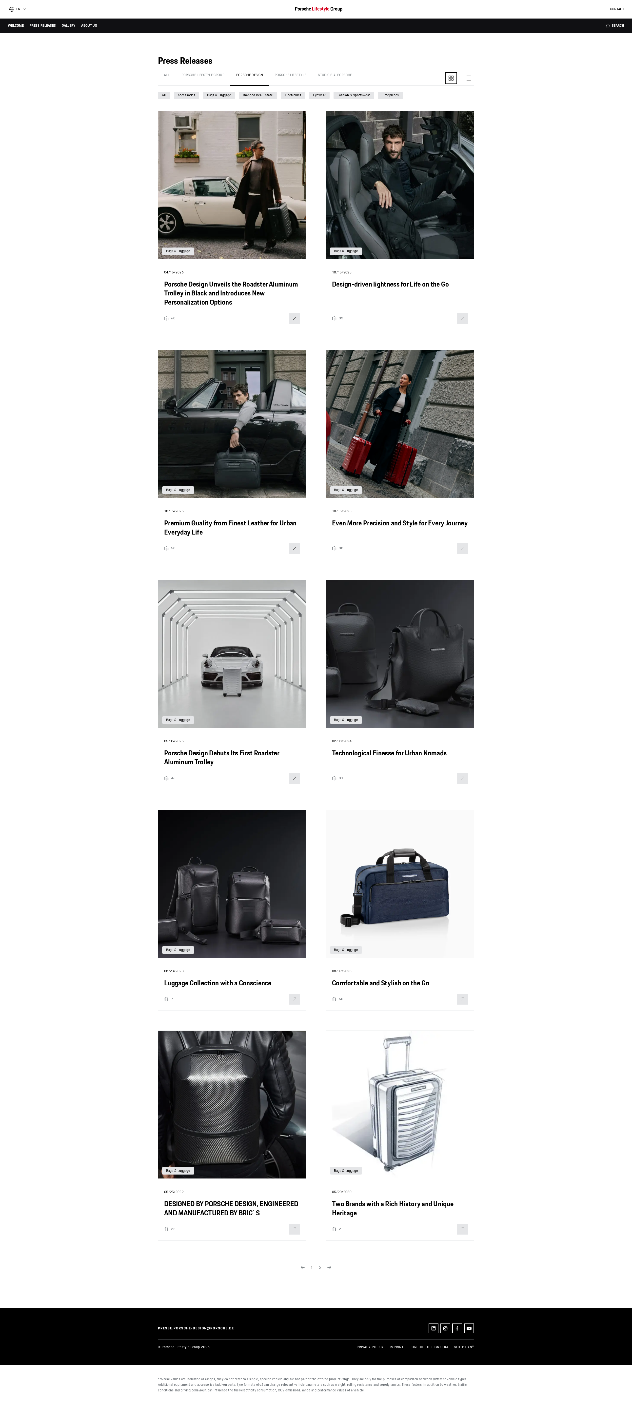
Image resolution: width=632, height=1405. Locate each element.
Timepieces (390, 95)
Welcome (16, 25)
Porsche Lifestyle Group (202, 75)
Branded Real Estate (258, 95)
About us (89, 25)
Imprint (397, 1347)
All (167, 75)
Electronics (293, 95)
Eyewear (319, 95)
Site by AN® (464, 1347)
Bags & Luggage (219, 95)
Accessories (187, 95)
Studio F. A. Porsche (335, 75)
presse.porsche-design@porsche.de (196, 1328)
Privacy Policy (370, 1347)
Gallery (68, 25)
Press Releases (43, 25)
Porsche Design (249, 75)
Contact (617, 9)
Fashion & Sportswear (353, 95)
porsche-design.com (429, 1347)
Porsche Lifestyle (290, 75)
